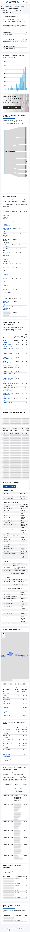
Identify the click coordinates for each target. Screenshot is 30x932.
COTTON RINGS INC (8, 402)
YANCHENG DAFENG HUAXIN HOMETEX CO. (6, 223)
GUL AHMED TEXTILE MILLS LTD (6, 302)
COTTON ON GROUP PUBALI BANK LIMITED (8, 394)
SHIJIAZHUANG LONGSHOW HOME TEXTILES (7, 274)
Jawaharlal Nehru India (8, 752)
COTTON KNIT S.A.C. (8, 371)
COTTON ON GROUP (8, 376)
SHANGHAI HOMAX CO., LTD (6, 280)
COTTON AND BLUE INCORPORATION (7, 345)
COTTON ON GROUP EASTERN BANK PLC (8, 384)
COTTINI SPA (6, 342)
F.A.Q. (20, 930)
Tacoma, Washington (6, 692)
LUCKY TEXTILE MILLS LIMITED (6, 245)
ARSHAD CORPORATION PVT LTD (6, 308)
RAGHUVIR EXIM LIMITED (7, 295)
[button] (3, 634)
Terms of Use (14, 930)
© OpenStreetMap (19, 680)
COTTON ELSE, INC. (7, 365)
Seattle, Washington (6, 696)
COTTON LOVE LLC (7, 373)
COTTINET (5, 340)
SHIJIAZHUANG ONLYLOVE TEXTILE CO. (6, 254)
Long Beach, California (6, 708)
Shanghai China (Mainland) (7, 732)
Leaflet (14, 680)
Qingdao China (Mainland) (6, 746)
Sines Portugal (6, 756)
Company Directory (8, 6)
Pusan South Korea (7, 743)
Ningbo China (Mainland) (6, 736)
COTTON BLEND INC (8, 348)
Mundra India (6, 749)
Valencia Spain (6, 754)
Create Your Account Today (12, 108)
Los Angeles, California (6, 712)
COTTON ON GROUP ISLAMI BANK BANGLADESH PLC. (8, 389)
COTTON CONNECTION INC (7, 358)
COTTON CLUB (6, 351)
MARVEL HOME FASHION (7, 264)
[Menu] (2, 2)
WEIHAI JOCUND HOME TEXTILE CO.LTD (7, 229)
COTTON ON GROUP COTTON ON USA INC (8, 380)
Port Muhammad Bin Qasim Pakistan (8, 740)
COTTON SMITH (7, 405)
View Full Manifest (9, 486)
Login (27, 2)
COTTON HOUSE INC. (10, 152)
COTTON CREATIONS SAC (7, 362)
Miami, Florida (6, 715)
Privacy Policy (5, 930)
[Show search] (23, 2)
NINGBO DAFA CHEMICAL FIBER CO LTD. (6, 259)
